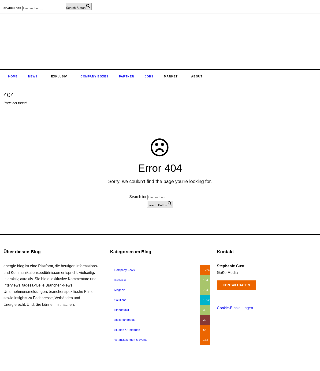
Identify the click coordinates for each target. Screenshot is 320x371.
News (32, 76)
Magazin (119, 290)
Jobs (149, 76)
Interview (120, 280)
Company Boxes (94, 76)
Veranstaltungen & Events (130, 339)
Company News (124, 270)
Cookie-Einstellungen (235, 308)
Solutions (120, 300)
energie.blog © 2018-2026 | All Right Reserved (33, 365)
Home (13, 76)
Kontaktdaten (236, 285)
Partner (126, 76)
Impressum (291, 365)
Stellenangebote (124, 319)
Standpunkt (121, 310)
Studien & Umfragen (127, 330)
